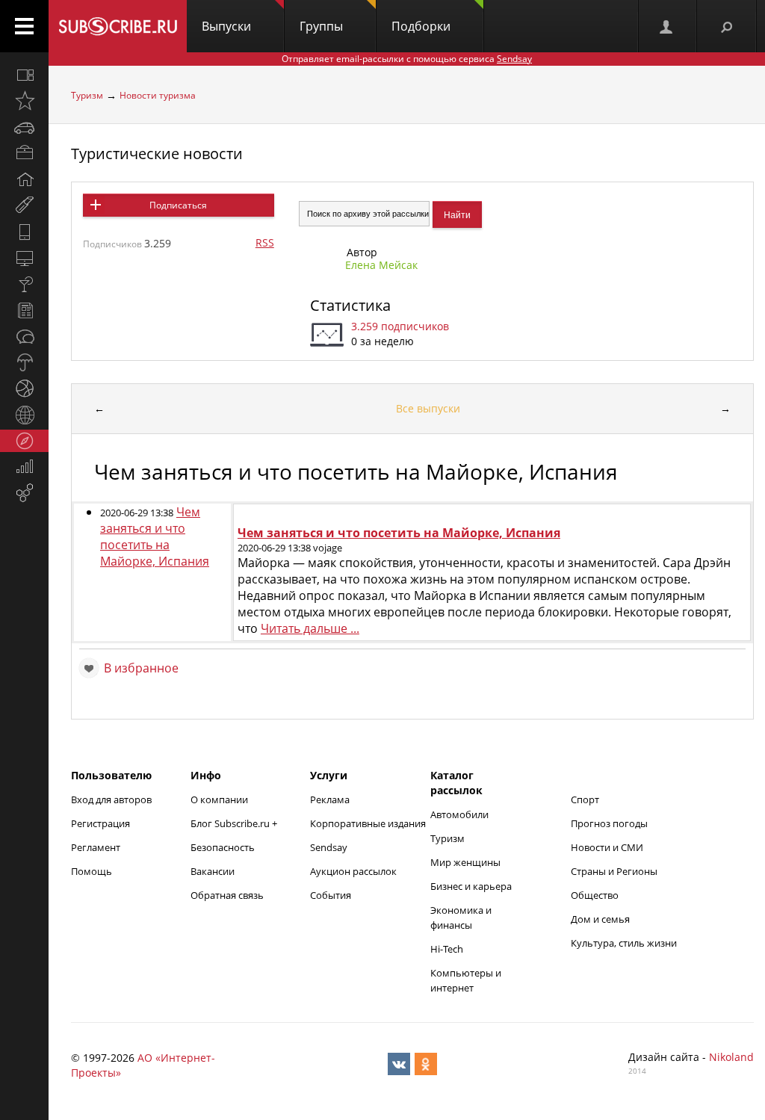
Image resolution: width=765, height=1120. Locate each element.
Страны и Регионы (614, 871)
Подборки (420, 26)
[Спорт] (24, 388)
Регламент (95, 847)
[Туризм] (24, 441)
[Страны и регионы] (24, 414)
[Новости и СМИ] (24, 310)
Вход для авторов (111, 799)
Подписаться (178, 205)
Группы (321, 26)
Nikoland (731, 1057)
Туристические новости (157, 153)
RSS (264, 242)
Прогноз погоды (609, 823)
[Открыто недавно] (24, 101)
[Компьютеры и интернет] (24, 258)
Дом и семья (600, 919)
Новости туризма (158, 95)
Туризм (87, 95)
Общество (595, 895)
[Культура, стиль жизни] (24, 284)
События (330, 895)
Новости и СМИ (607, 847)
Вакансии (213, 871)
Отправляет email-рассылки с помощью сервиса (407, 58)
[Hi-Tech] (24, 231)
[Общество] (24, 336)
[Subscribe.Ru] (118, 26)
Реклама (330, 799)
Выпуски (226, 26)
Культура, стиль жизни (624, 943)
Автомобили (459, 814)
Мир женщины (465, 862)
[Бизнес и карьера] (24, 153)
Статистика (350, 305)
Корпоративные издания (368, 823)
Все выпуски (428, 408)
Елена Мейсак (381, 265)
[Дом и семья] (24, 179)
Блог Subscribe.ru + (235, 823)
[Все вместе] (24, 75)
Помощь (91, 871)
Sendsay (328, 847)
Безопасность (223, 847)
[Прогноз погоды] (24, 362)
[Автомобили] (24, 127)
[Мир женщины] (24, 205)
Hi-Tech (446, 949)
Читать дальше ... (310, 628)
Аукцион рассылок (353, 871)
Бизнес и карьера (471, 886)
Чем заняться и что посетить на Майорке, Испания (154, 536)
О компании (219, 799)
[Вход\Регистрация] (667, 26)
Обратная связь (227, 895)
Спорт (585, 799)
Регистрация (100, 823)
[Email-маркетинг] (24, 493)
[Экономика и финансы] (24, 467)
